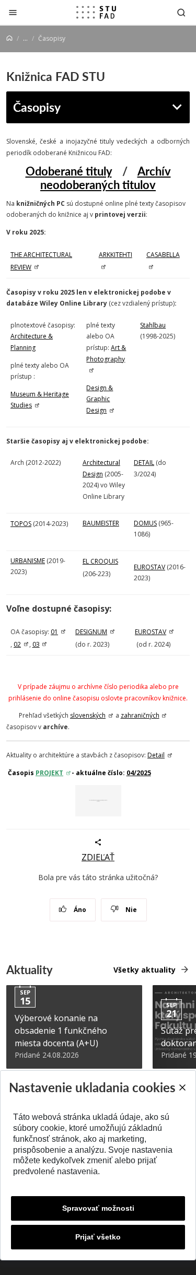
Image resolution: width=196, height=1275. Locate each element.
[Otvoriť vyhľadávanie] (181, 12)
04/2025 (138, 772)
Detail (156, 755)
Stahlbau (153, 325)
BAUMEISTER (101, 523)
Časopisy (37, 106)
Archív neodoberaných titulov (105, 177)
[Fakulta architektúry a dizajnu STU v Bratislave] (96, 12)
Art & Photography (106, 353)
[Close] (182, 1087)
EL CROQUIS (100, 561)
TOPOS (20, 523)
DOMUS (145, 523)
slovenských (88, 715)
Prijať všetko (98, 1237)
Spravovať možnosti (98, 1208)
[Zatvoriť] (13, 12)
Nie (130, 909)
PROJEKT (49, 772)
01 (54, 631)
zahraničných (140, 715)
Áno (79, 909)
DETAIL (144, 462)
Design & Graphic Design (99, 399)
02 (17, 644)
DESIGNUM (91, 631)
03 (36, 644)
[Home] (9, 38)
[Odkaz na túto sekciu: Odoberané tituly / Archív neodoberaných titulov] (103, 198)
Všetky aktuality (144, 970)
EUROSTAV (149, 567)
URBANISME (27, 560)
